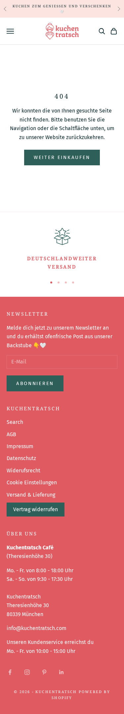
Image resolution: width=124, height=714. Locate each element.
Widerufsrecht (23, 470)
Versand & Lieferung (31, 495)
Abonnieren (35, 383)
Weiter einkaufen (62, 157)
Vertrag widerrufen (35, 509)
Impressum (20, 446)
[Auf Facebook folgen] (10, 672)
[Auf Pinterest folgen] (44, 672)
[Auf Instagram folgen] (27, 672)
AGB (11, 434)
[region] (62, 248)
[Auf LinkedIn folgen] (61, 672)
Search (15, 422)
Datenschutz (21, 458)
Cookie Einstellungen (32, 482)
